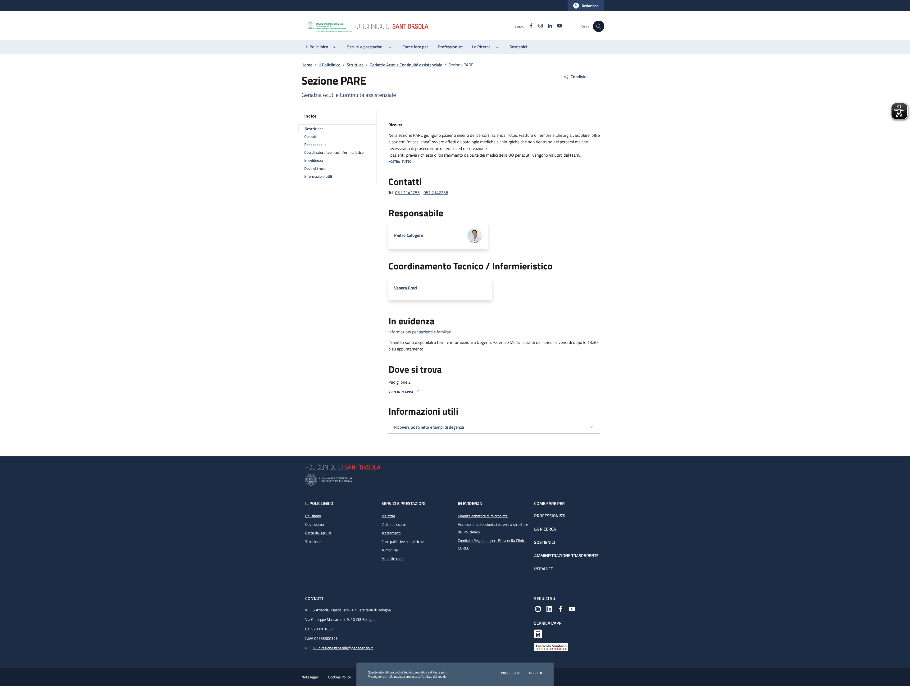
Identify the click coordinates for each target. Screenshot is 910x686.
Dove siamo (314, 524)
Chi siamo (313, 516)
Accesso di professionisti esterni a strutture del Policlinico (493, 528)
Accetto (535, 673)
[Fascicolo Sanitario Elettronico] (551, 646)
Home (306, 65)
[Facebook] (560, 608)
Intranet (543, 569)
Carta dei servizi (318, 533)
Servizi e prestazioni (403, 503)
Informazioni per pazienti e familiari (419, 332)
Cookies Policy (339, 677)
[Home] (410, 26)
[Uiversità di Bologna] (455, 480)
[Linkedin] (549, 608)
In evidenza (470, 503)
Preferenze (510, 673)
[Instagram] (538, 608)
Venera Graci (405, 288)
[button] (586, 5)
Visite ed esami (394, 524)
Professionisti (549, 516)
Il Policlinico (329, 65)
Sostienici (544, 542)
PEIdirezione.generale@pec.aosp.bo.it (343, 648)
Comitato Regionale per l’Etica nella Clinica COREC (492, 544)
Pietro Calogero (408, 235)
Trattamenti (391, 533)
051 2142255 (407, 192)
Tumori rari (390, 550)
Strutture (355, 65)
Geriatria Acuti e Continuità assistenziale (406, 65)
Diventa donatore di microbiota (483, 516)
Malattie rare (392, 558)
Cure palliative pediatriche (403, 541)
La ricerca (545, 529)
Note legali (310, 677)
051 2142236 (435, 192)
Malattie (388, 516)
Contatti (314, 598)
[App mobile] (538, 633)
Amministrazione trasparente (566, 555)
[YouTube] (572, 608)
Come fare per (549, 503)
